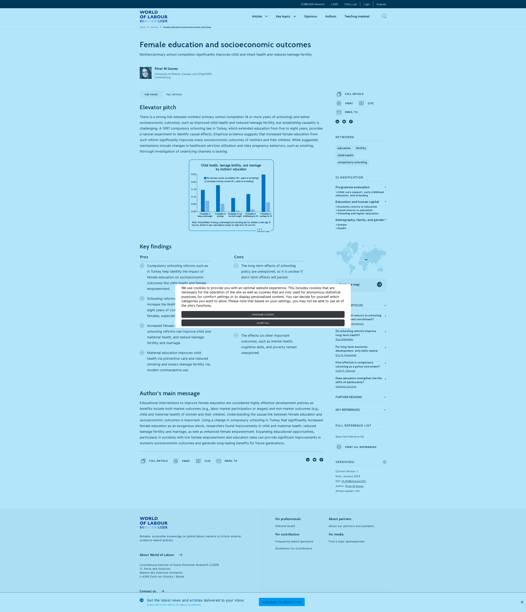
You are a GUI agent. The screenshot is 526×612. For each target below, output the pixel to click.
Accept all (263, 323)
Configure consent (263, 314)
